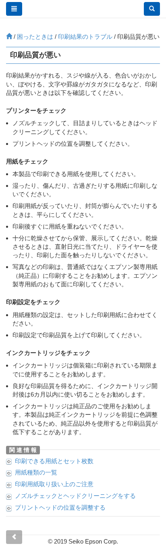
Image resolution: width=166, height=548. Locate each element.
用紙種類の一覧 (36, 472)
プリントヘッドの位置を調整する (60, 507)
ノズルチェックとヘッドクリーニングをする (75, 495)
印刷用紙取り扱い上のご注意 (54, 484)
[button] (152, 9)
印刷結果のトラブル (85, 36)
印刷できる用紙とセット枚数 (54, 461)
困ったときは (35, 36)
